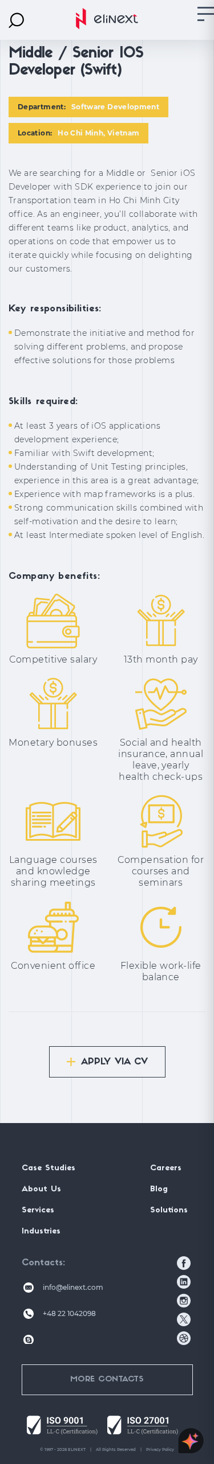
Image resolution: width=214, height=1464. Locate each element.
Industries (41, 1231)
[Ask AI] (191, 1441)
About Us (41, 1189)
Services (38, 1210)
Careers (165, 1168)
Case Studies (48, 1168)
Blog (159, 1189)
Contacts (42, 1263)
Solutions (169, 1210)
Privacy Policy (160, 1449)
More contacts (106, 1379)
